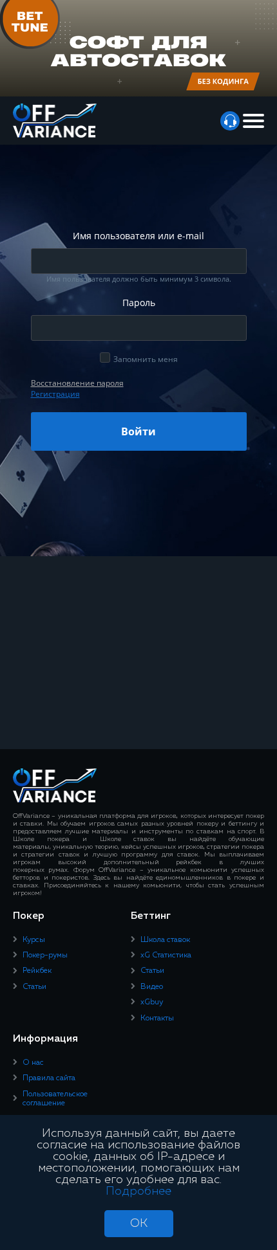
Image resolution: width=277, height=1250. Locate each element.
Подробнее (138, 1191)
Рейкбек (37, 971)
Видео (151, 987)
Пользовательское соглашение (55, 1099)
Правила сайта (49, 1078)
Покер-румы (45, 955)
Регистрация (55, 393)
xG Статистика (165, 955)
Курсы (34, 940)
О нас (33, 1063)
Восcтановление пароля (77, 382)
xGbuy (151, 1002)
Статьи (34, 987)
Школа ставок (165, 940)
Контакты (157, 1018)
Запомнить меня (145, 359)
